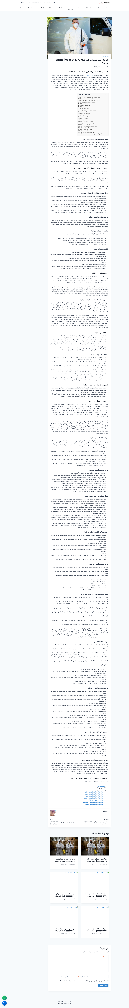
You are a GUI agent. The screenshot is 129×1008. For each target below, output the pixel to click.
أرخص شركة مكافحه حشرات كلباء (86, 130)
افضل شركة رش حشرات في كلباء (86, 121)
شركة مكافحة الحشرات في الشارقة (94, 794)
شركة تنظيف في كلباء (84, 108)
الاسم (106, 976)
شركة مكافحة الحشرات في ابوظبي (94, 792)
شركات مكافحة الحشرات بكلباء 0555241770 (89, 100)
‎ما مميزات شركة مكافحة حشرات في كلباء (88, 110)
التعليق (105, 956)
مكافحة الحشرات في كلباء (85, 105)
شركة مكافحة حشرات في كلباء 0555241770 (89, 97)
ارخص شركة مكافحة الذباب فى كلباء (87, 123)
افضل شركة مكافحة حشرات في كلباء (87, 98)
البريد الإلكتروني (83, 976)
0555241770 (74, 71)
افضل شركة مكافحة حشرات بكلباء (87, 115)
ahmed (103, 66)
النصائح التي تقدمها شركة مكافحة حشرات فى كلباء (91, 134)
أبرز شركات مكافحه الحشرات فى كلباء (88, 132)
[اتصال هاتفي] (4, 1003)
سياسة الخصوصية (37, 3)
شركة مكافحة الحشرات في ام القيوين (93, 798)
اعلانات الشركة (105, 56)
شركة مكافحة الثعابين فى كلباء (86, 127)
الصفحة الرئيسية (49, 3)
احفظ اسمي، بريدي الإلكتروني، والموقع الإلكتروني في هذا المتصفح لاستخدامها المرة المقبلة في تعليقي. (82, 981)
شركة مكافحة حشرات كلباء (85, 118)
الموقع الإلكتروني (63, 976)
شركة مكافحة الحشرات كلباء (85, 119)
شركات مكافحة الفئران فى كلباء (86, 129)
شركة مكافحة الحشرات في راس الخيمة (93, 802)
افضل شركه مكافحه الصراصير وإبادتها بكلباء (88, 126)
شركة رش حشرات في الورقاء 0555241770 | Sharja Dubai (62, 822)
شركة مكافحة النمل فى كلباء (85, 124)
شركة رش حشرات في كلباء (96, 800)
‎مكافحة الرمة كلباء (84, 111)
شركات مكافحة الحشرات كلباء (86, 103)
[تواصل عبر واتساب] (4, 998)
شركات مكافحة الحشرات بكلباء (96, 168)
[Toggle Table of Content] (105, 95)
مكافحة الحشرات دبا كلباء (85, 113)
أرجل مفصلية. (102, 786)
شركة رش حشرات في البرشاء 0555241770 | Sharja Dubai (95, 822)
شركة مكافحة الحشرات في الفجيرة (94, 796)
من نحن (28, 3)
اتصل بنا (21, 3)
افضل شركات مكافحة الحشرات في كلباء (87, 102)
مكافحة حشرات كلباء (84, 106)
